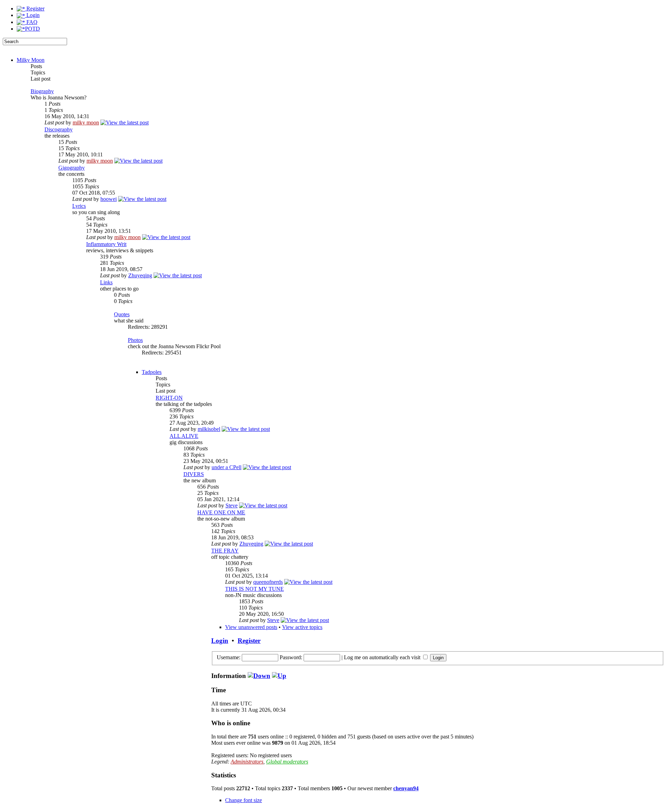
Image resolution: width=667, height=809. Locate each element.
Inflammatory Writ (106, 244)
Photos (135, 340)
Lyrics (79, 206)
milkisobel (209, 429)
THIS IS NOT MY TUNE (254, 589)
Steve (231, 505)
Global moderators (287, 762)
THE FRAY (225, 551)
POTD (32, 29)
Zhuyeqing (140, 275)
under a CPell (226, 467)
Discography (58, 129)
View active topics (302, 627)
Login (32, 15)
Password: (291, 657)
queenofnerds (268, 582)
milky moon (86, 122)
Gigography (71, 168)
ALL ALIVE (184, 436)
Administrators (247, 762)
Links (106, 282)
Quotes (122, 314)
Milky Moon (30, 60)
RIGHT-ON (169, 398)
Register (34, 8)
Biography (42, 91)
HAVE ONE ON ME (221, 512)
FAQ (31, 22)
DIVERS (193, 474)
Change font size (243, 800)
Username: (228, 657)
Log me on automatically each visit (383, 657)
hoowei (108, 199)
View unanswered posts (251, 627)
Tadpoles (152, 372)
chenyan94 (406, 788)
